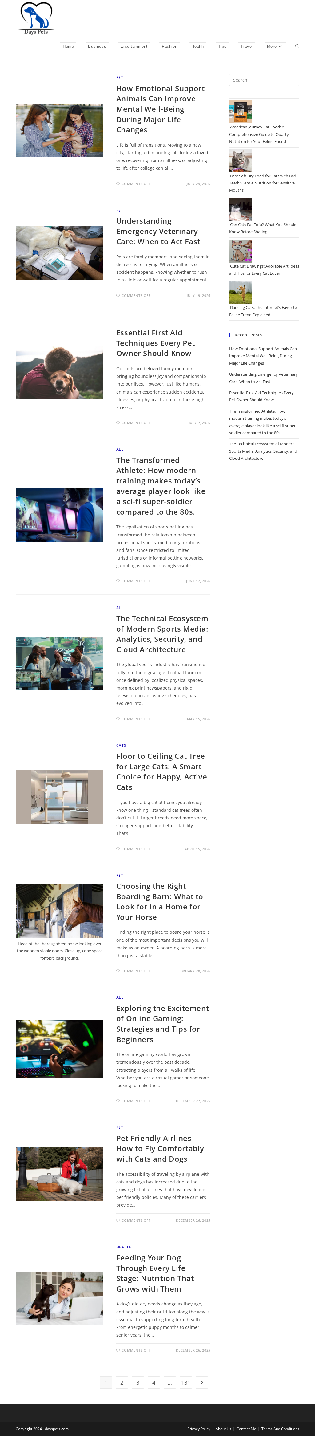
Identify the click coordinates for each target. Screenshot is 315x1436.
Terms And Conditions (280, 1428)
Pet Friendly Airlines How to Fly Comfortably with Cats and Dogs (160, 1148)
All (120, 449)
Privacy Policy (198, 1428)
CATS (121, 745)
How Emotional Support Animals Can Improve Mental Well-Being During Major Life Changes (160, 109)
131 (185, 1382)
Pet (119, 77)
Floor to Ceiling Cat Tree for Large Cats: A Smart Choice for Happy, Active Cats (161, 771)
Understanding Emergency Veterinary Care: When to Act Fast (158, 231)
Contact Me (246, 1428)
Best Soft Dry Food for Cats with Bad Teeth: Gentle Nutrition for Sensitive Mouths (262, 183)
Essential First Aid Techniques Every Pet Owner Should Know (155, 342)
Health (124, 1247)
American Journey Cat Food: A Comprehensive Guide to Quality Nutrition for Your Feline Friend (259, 134)
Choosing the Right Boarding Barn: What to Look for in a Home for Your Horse (159, 901)
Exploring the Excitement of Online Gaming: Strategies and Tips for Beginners (162, 1023)
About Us (223, 1428)
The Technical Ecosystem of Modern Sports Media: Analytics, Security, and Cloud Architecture (162, 633)
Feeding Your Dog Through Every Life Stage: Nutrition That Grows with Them (155, 1273)
